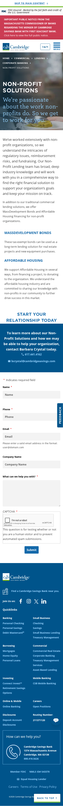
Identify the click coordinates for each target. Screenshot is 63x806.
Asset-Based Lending (45, 669)
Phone (12, 409)
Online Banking (11, 706)
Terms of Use (28, 787)
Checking (38, 623)
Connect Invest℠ (12, 683)
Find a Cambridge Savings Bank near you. (35, 591)
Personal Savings (12, 628)
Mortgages (9, 651)
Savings (37, 628)
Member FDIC (18, 771)
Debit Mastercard (13, 632)
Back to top (45, 798)
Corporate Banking (44, 655)
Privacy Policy (47, 787)
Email (11, 429)
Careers (13, 787)
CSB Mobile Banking (44, 683)
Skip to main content (30, 3)
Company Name (12, 456)
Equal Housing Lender (33, 779)
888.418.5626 (31, 758)
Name (12, 387)
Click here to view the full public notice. (30, 27)
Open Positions (42, 706)
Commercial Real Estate (46, 651)
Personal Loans (11, 660)
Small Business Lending (46, 632)
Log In (45, 46)
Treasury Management (46, 637)
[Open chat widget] (56, 720)
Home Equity (10, 655)
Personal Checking (13, 623)
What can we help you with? (25, 476)
